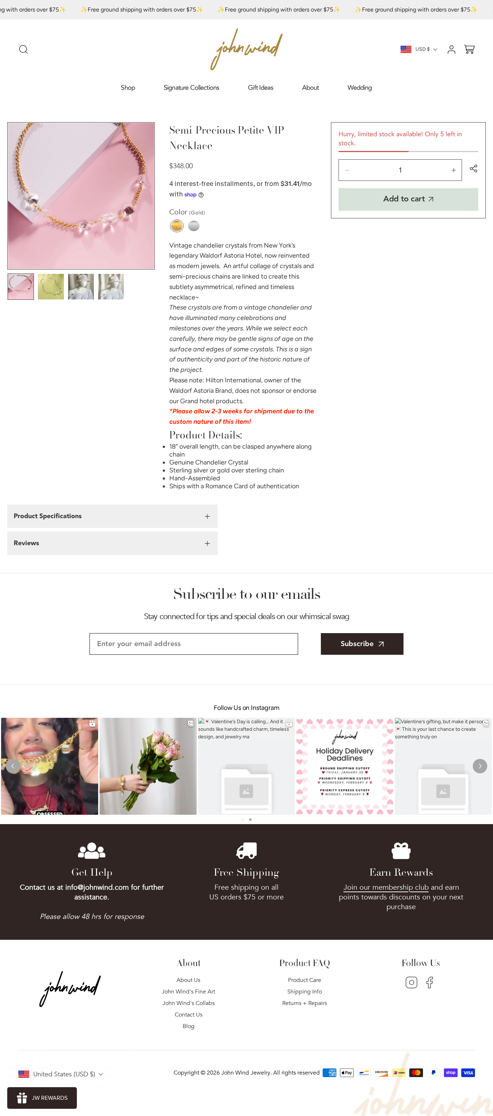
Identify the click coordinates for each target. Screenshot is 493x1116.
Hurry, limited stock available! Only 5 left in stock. (400, 139)
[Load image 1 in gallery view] (21, 287)
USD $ (422, 49)
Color (187, 212)
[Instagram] (411, 983)
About (310, 87)
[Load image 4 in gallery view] (111, 287)
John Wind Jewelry (245, 1073)
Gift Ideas (260, 87)
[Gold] (177, 226)
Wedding (360, 87)
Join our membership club (386, 887)
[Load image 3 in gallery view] (81, 287)
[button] (127, 88)
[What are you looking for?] (23, 49)
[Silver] (194, 226)
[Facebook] (429, 983)
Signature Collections (191, 87)
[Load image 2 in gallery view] (51, 287)
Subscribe (357, 644)
